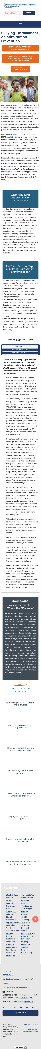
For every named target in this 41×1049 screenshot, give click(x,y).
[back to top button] (35, 919)
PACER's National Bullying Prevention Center (10, 903)
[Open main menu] (20, 24)
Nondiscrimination (30, 1029)
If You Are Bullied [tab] (20, 347)
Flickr (33, 1007)
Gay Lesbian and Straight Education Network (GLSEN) (26, 911)
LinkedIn (27, 1007)
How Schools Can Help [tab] (20, 353)
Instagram (15, 1007)
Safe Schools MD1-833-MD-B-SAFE (20, 69)
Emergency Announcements (13, 971)
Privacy (27, 1024)
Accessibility (27, 1032)
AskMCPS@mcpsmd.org (24, 997)
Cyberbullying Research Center (27, 900)
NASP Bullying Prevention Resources (11, 952)
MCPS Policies (8, 975)
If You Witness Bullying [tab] (20, 350)
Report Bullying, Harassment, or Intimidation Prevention (20, 48)
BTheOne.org (26, 953)
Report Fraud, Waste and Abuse (15, 987)
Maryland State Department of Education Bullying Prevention (27, 939)
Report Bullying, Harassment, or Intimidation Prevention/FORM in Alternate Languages (20, 59)
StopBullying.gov (13, 895)
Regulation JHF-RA (13, 137)
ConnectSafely (27, 895)
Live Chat (22, 1013)
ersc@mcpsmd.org (25, 1001)
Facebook (3, 1007)
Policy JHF (28, 134)
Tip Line (5, 983)
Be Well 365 (5, 166)
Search (29, 13)
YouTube (21, 1007)
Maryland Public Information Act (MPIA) (18, 979)
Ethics (36, 1032)
